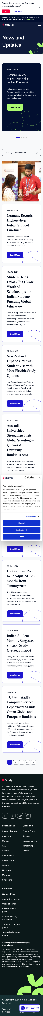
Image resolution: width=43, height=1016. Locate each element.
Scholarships (28, 845)
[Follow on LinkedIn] (5, 816)
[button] (18, 137)
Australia (6, 836)
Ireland (5, 850)
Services (26, 836)
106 (27, 762)
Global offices (8, 894)
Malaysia (6, 875)
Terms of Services (6, 1010)
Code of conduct (10, 903)
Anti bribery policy (11, 899)
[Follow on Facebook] (12, 816)
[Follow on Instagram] (28, 816)
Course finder (28, 831)
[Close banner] (39, 478)
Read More (15, 107)
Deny (21, 537)
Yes (5, 11)
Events (25, 850)
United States (8, 860)
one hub (29, 19)
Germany (6, 870)
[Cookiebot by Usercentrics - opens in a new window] (26, 477)
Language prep (29, 841)
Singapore (7, 879)
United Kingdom (9, 831)
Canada (6, 841)
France (5, 865)
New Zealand (8, 855)
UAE (4, 845)
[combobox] (22, 152)
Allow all (21, 523)
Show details (30, 516)
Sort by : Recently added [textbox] (17, 152)
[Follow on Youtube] (20, 816)
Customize (20, 530)
